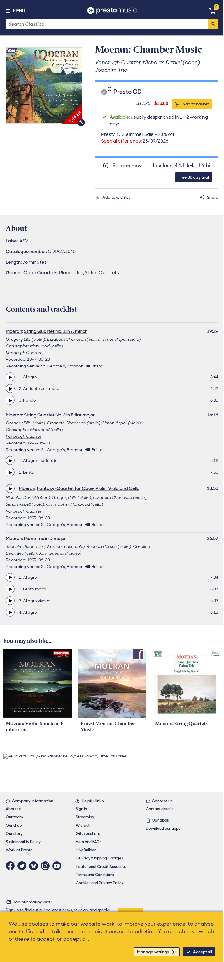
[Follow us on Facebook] (12, 865)
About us (13, 808)
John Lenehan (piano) (60, 553)
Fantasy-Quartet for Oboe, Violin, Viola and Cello (88, 488)
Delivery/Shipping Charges (99, 858)
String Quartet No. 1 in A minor (55, 331)
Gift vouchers (88, 833)
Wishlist (83, 825)
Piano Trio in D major (45, 538)
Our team (14, 817)
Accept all (202, 951)
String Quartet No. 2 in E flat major (59, 415)
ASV (23, 241)
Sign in (81, 808)
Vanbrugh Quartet (23, 352)
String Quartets (102, 273)
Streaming (85, 817)
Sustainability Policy (23, 841)
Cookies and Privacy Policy (99, 882)
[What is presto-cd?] (110, 92)
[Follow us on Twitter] (23, 865)
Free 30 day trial (193, 177)
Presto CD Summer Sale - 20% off (137, 137)
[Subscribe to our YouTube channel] (58, 865)
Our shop (14, 825)
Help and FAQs (89, 841)
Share (212, 197)
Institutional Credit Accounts (101, 866)
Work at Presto (19, 849)
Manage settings (153, 951)
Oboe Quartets (40, 273)
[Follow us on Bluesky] (35, 865)
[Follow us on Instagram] (46, 865)
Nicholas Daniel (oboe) (28, 497)
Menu (19, 11)
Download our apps (163, 828)
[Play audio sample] (10, 376)
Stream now (127, 165)
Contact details (159, 808)
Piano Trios (71, 273)
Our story (14, 833)
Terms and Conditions (95, 874)
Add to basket (195, 104)
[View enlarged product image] (44, 85)
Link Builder (86, 849)
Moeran (14, 331)
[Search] (213, 24)
